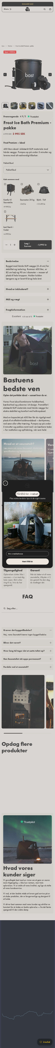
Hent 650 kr (27, 561)
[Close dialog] (5, 483)
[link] (27, 525)
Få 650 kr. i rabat (27, 494)
